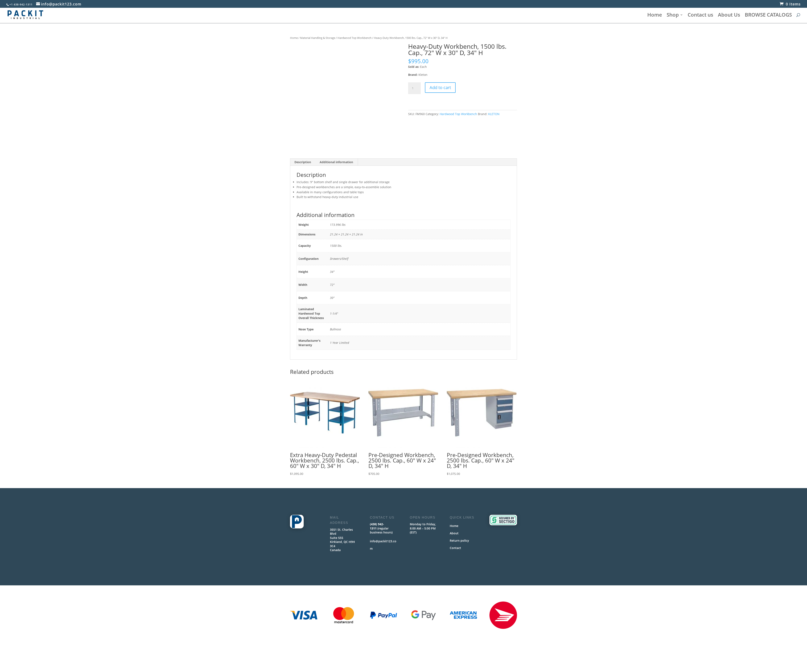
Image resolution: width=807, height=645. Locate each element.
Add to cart (440, 87)
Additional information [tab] (336, 162)
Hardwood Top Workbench (355, 38)
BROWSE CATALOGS (768, 15)
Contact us (700, 15)
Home (654, 15)
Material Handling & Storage (317, 38)
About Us (729, 15)
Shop (673, 15)
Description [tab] (302, 162)
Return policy (459, 541)
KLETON (494, 114)
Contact (455, 548)
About (454, 533)
